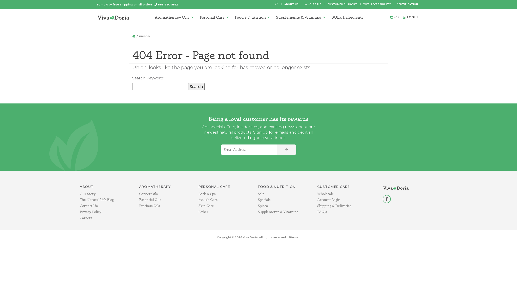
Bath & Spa (207, 194)
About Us (291, 4)
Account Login (328, 199)
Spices (263, 205)
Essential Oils (150, 199)
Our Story (88, 194)
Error (144, 36)
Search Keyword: (148, 78)
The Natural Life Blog (97, 199)
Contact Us (89, 205)
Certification (407, 4)
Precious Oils (149, 205)
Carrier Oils (148, 194)
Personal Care (212, 17)
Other (203, 212)
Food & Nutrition (250, 17)
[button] (276, 4)
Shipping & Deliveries (334, 205)
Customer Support (342, 4)
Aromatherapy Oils (172, 17)
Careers (86, 218)
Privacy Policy (90, 212)
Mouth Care (208, 199)
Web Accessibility (377, 4)
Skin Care (206, 205)
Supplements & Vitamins (298, 17)
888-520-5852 (168, 4)
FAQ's (322, 212)
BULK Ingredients (347, 17)
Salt (261, 194)
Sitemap (294, 237)
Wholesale (313, 4)
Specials (264, 199)
